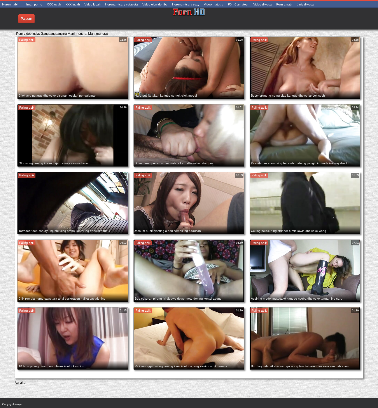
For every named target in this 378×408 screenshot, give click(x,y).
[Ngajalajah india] (189, 19)
